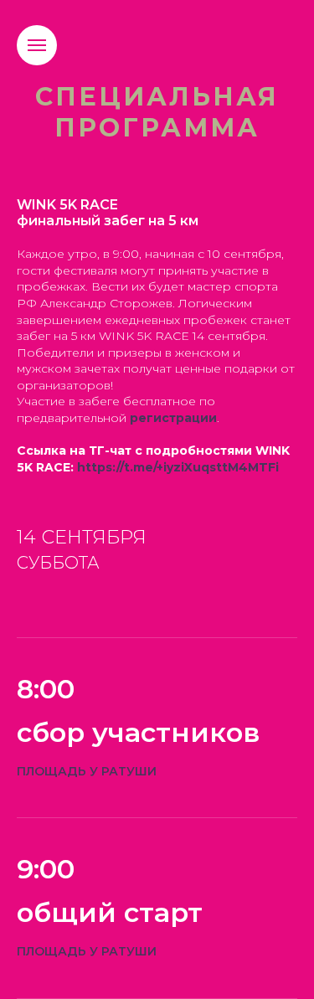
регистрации (173, 417)
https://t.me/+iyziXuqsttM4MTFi (178, 467)
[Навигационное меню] (37, 45)
